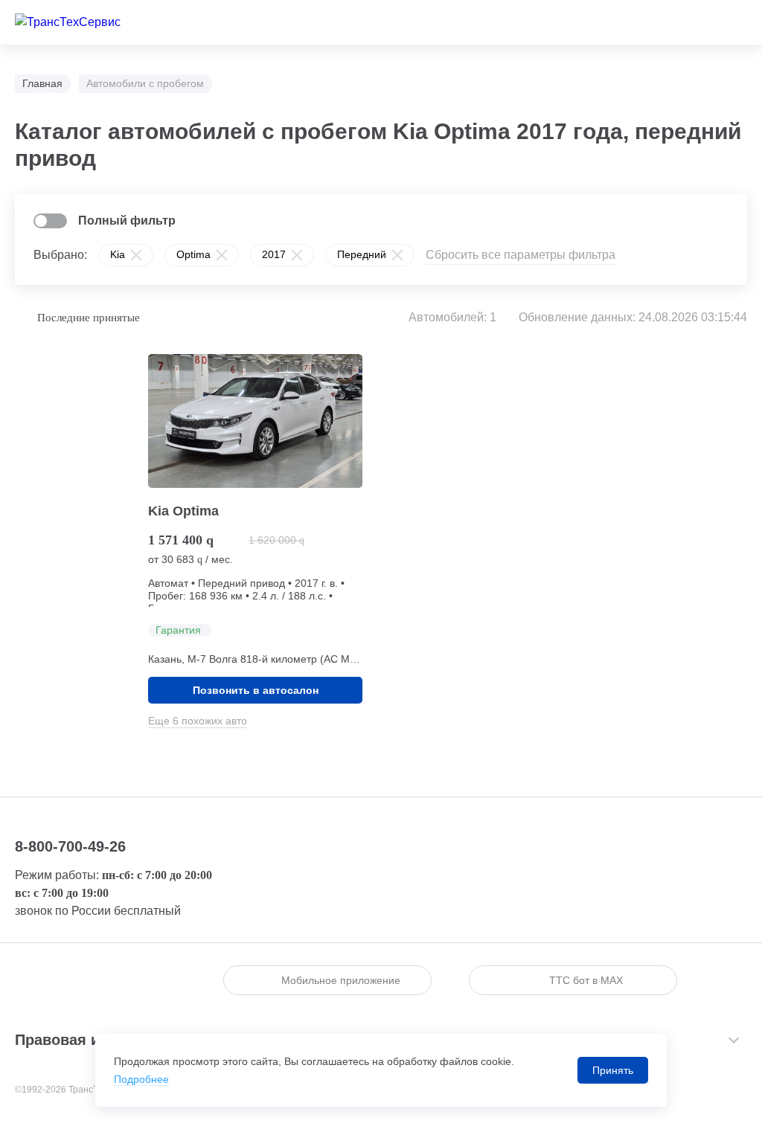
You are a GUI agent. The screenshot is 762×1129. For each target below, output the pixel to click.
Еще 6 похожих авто (197, 721)
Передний (361, 254)
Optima (193, 254)
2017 (274, 254)
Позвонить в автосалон (255, 690)
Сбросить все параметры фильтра (520, 254)
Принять (612, 1070)
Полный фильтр (127, 220)
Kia (117, 254)
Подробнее (141, 1079)
